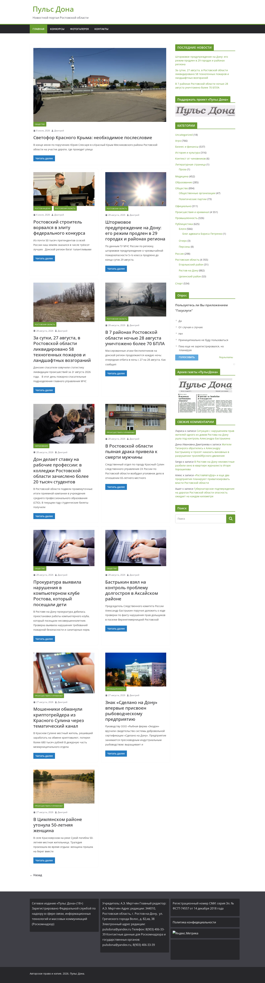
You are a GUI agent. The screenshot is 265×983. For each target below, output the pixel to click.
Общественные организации (197, 193)
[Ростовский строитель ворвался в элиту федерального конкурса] (63, 189)
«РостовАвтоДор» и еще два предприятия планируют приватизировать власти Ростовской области (202, 478)
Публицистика (184, 224)
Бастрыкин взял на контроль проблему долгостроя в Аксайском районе (131, 590)
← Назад (36, 875)
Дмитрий (59, 130)
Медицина (181, 176)
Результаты (226, 357)
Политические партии (193, 199)
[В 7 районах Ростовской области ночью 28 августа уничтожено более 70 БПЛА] (135, 299)
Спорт (179, 283)
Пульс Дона (53, 9)
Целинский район (190, 276)
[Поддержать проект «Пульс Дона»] (205, 111)
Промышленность (116, 689)
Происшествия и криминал (120, 432)
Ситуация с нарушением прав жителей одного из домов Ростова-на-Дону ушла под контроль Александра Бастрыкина (204, 434)
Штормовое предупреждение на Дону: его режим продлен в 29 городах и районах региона (135, 230)
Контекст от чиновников (190, 158)
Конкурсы (57, 29)
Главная (38, 29)
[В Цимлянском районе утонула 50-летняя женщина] (63, 786)
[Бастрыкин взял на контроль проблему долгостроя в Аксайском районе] (135, 548)
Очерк (183, 240)
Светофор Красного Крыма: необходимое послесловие (92, 137)
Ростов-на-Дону (42, 208)
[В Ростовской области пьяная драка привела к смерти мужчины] (135, 417)
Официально (183, 206)
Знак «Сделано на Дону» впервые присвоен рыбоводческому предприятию (131, 710)
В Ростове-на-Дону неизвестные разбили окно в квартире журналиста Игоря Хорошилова (205, 465)
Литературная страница (190, 164)
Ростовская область (65, 208)
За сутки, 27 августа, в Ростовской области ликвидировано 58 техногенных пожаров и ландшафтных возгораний (62, 349)
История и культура (187, 152)
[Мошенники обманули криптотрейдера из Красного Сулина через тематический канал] (63, 673)
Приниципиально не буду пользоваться (203, 340)
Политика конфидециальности (194, 922)
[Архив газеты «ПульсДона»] (205, 395)
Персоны (184, 246)
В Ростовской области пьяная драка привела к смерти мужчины (131, 451)
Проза (182, 169)
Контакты (101, 29)
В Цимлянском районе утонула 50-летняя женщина (57, 824)
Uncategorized (184, 134)
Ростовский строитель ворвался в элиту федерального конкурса (59, 227)
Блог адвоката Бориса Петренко (202, 233)
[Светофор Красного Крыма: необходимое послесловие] (99, 85)
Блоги (182, 229)
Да (180, 321)
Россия (179, 253)
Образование (41, 446)
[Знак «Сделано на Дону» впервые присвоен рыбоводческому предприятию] (135, 670)
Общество (40, 124)
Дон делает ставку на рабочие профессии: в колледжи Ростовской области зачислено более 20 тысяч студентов (61, 470)
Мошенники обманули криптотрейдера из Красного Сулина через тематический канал (58, 717)
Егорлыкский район (191, 264)
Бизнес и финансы (186, 146)
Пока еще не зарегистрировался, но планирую (201, 348)
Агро (178, 140)
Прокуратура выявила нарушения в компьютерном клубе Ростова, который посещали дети (57, 593)
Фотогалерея (79, 29)
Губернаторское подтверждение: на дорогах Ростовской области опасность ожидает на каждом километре (205, 492)
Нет (180, 333)
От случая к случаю (190, 327)
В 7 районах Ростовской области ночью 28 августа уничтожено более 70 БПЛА (135, 337)
